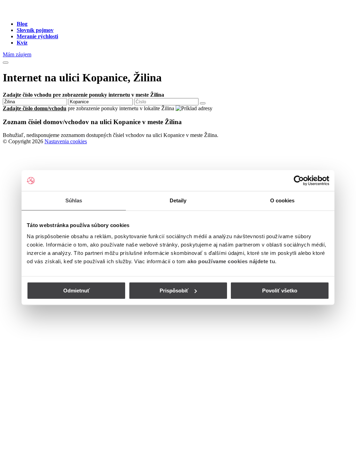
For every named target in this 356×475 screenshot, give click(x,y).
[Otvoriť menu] (5, 63)
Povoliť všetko (279, 290)
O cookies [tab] (282, 200)
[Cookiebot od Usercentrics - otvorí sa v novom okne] (298, 180)
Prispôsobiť (174, 290)
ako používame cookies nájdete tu (231, 261)
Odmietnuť (76, 290)
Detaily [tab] (178, 200)
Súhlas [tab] (73, 200)
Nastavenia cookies (65, 141)
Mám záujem (17, 54)
